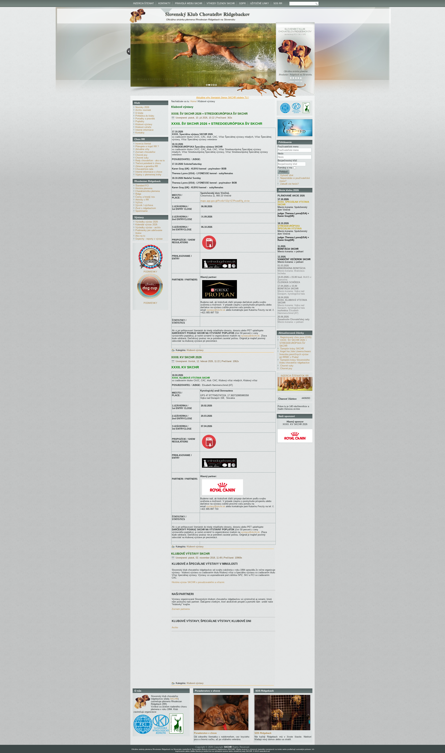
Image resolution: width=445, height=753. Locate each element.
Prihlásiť (283, 171)
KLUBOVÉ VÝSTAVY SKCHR (190, 553)
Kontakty (139, 132)
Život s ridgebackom (145, 208)
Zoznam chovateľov (145, 152)
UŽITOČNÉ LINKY (259, 3)
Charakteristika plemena (147, 191)
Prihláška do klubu (144, 115)
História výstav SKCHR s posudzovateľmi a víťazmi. (198, 582)
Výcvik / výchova (144, 205)
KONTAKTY (164, 3)
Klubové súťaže (143, 127)
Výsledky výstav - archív (148, 227)
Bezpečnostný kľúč (287, 160)
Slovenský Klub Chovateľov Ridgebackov (207, 14)
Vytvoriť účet (286, 175)
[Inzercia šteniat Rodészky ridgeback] (295, 390)
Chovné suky (142, 157)
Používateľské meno (288, 146)
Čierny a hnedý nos (145, 197)
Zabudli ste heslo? (289, 184)
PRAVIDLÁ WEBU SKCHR (188, 3)
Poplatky (139, 121)
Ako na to (140, 236)
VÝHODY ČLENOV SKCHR (221, 3)
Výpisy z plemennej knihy (148, 174)
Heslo (280, 153)
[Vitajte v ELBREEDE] (295, 120)
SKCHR (174, 698)
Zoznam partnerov (181, 609)
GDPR (242, 3)
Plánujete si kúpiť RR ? (147, 146)
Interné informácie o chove (148, 172)
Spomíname (141, 211)
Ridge (138, 194)
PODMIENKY (150, 271)
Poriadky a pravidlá (145, 118)
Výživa (138, 202)
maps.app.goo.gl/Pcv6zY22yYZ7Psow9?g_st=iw (224, 201)
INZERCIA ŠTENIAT (143, 3)
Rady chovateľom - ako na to (150, 160)
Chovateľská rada (144, 169)
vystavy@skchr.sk (216, 310)
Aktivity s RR (142, 199)
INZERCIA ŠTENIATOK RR (295, 375)
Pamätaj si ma (285, 167)
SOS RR (277, 3)
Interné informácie (144, 130)
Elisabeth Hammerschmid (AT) (288, 311)
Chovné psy (141, 155)
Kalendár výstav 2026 (146, 224)
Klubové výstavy (143, 124)
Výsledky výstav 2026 (146, 221)
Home (193, 101)
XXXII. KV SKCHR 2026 (186, 357)
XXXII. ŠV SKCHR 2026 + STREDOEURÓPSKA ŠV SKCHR (209, 113)
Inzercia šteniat (143, 143)
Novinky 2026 (142, 107)
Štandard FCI (142, 185)
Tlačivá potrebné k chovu (148, 163)
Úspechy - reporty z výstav (149, 238)
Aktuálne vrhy (142, 149)
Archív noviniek (143, 110)
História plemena (143, 188)
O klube (139, 113)
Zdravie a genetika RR (146, 166)
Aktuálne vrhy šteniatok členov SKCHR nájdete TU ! (222, 97)
